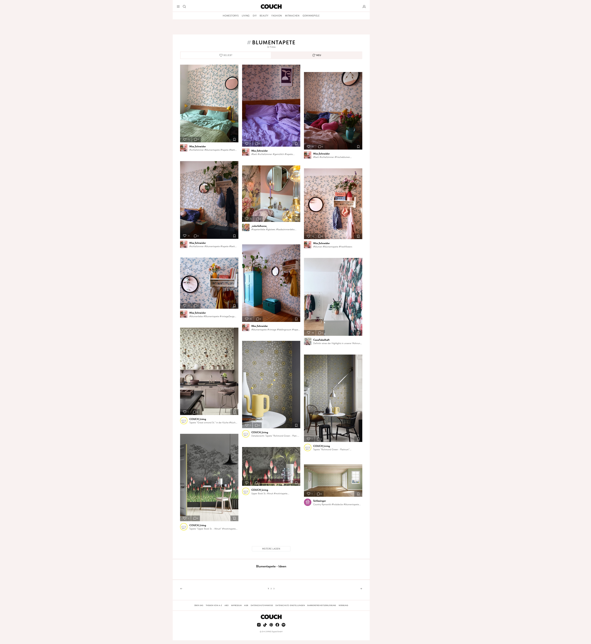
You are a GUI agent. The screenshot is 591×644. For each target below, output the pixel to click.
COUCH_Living (197, 419)
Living (246, 15)
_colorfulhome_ (259, 225)
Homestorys (231, 15)
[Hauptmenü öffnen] (178, 6)
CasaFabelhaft (321, 339)
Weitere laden (271, 548)
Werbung (343, 605)
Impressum (236, 605)
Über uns (198, 605)
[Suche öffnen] (184, 6)
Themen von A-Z (214, 605)
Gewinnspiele (311, 15)
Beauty (264, 15)
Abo (227, 605)
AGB (246, 605)
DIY (255, 15)
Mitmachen (292, 15)
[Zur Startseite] (271, 6)
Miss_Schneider (197, 146)
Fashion (276, 15)
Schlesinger (319, 500)
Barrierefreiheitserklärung (321, 605)
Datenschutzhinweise (262, 605)
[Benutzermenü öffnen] (364, 6)
